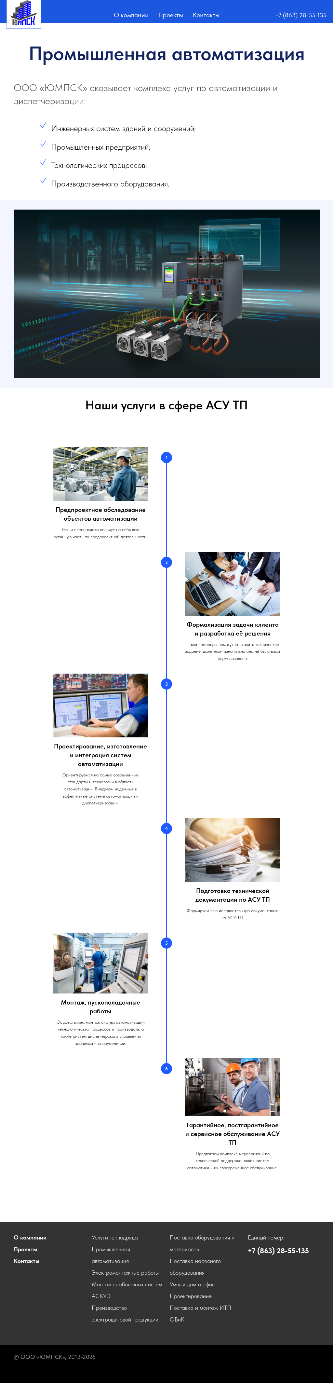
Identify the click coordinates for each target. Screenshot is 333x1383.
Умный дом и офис (192, 1284)
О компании (131, 15)
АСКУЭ (101, 1296)
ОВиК (177, 1319)
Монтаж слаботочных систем (127, 1284)
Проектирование (191, 1296)
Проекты (170, 15)
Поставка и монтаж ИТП (200, 1307)
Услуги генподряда (115, 1237)
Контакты (206, 15)
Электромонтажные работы (125, 1272)
